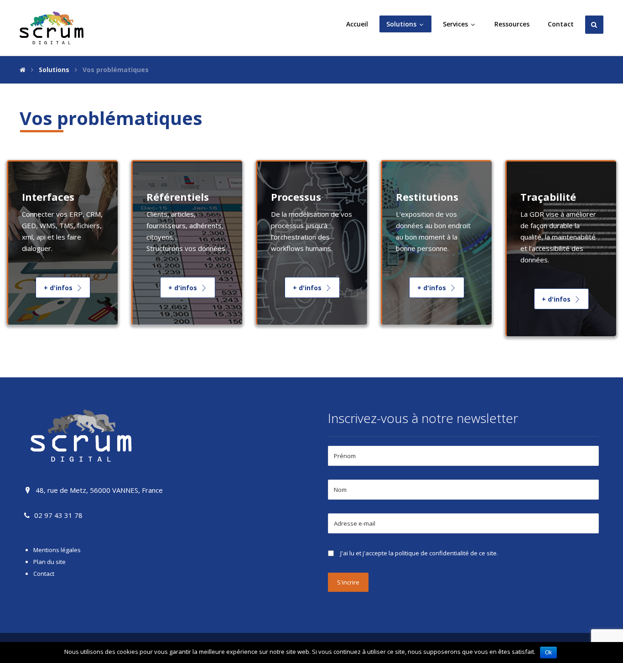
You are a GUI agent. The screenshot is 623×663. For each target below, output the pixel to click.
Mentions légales (57, 550)
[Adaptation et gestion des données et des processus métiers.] (51, 27)
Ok (548, 652)
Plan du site (49, 562)
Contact (43, 573)
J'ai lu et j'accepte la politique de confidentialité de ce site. (419, 553)
